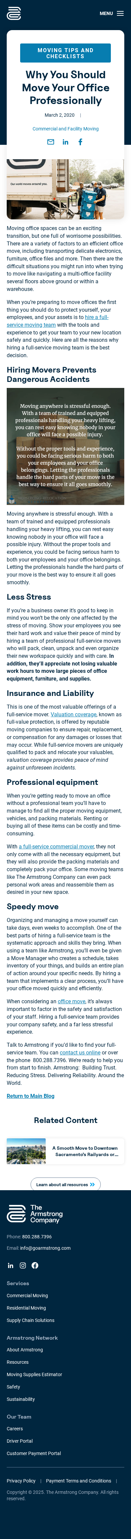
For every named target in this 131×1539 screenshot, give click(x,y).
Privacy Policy (21, 1480)
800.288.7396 (37, 1236)
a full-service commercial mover (56, 846)
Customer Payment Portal (34, 1453)
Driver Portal (20, 1441)
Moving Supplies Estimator (34, 1374)
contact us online (80, 1052)
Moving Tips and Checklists (66, 53)
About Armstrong (25, 1349)
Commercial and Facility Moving (66, 128)
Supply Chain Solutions (30, 1320)
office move (71, 1001)
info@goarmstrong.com (45, 1248)
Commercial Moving (27, 1295)
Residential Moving (26, 1308)
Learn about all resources (62, 1184)
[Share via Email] (51, 142)
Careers (15, 1428)
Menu (106, 13)
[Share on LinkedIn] (65, 142)
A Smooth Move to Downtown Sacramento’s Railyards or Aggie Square (85, 1154)
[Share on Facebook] (80, 142)
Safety (13, 1387)
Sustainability (21, 1399)
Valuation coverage (73, 714)
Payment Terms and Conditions (78, 1480)
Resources (18, 1362)
